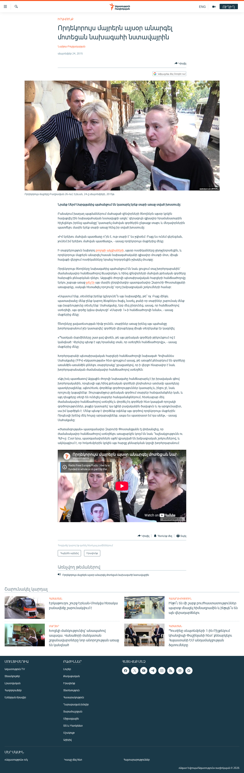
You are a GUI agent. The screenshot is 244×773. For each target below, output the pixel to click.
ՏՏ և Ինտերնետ (73, 725)
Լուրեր (67, 669)
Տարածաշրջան (72, 711)
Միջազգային (71, 718)
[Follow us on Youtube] (143, 670)
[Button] (180, 63)
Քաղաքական (71, 676)
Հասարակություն (180, 598)
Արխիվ (67, 739)
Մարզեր (54, 626)
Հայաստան (55, 598)
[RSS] (170, 670)
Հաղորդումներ (13, 690)
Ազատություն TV (15, 669)
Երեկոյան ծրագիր (15, 697)
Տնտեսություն (71, 690)
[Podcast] (179, 670)
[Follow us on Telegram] (152, 670)
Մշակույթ (69, 732)
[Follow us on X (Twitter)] (134, 670)
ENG (202, 6)
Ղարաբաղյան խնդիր (76, 704)
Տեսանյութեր (12, 676)
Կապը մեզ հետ (73, 759)
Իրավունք (65, 19)
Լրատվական (12, 683)
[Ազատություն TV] (214, 7)
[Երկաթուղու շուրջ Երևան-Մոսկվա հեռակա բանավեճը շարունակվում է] (25, 607)
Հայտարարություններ (137, 759)
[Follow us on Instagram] (161, 670)
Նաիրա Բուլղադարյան (71, 46)
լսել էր (90, 282)
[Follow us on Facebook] (125, 670)
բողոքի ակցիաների (110, 250)
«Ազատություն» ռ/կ (16, 759)
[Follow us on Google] (189, 670)
